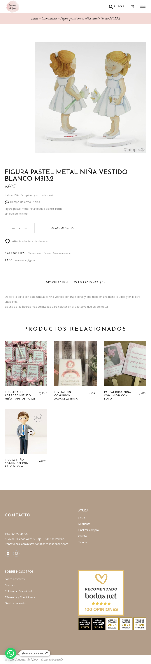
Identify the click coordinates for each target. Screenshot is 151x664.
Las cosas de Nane (26, 660)
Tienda (82, 542)
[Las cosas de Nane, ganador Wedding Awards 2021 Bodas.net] (126, 623)
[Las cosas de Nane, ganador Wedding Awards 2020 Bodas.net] (139, 623)
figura (31, 260)
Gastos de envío (15, 603)
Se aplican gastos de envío (37, 195)
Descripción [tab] (57, 282)
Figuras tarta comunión (57, 253)
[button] (10, 653)
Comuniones (35, 253)
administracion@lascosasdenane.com (44, 544)
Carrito (82, 536)
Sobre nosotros (15, 579)
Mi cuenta (84, 524)
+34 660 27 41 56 (16, 534)
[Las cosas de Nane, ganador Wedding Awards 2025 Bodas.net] (84, 623)
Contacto (10, 585)
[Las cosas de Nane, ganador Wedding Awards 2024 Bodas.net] (98, 623)
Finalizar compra (88, 530)
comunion (21, 260)
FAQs (81, 518)
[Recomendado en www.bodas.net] (101, 592)
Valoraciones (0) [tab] (89, 282)
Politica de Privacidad (18, 591)
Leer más (26, 434)
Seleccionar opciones (25, 366)
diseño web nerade (52, 660)
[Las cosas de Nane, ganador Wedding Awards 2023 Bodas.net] (112, 623)
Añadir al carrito (62, 228)
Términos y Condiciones (20, 597)
